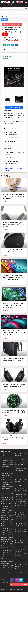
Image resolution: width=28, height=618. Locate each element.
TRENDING (6, 176)
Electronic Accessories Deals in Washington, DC (20, 566)
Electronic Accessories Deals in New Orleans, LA (20, 475)
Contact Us (5, 603)
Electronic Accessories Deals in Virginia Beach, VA (20, 560)
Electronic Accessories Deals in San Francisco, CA (20, 536)
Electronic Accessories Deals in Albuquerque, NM (7, 455)
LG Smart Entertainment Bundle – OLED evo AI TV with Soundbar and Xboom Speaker (13, 333)
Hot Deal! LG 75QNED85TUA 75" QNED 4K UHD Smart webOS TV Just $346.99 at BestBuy (12, 277)
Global (11, 4)
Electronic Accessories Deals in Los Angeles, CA (7, 556)
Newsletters (5, 616)
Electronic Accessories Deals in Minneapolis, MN (20, 464)
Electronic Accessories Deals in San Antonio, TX (20, 525)
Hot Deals (10, 37)
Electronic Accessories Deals (12, 24)
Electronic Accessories (11, 39)
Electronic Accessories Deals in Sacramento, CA (20, 518)
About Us (4, 579)
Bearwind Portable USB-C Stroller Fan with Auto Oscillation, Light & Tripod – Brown (13, 196)
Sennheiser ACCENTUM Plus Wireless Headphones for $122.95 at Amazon (13, 224)
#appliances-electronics (10, 168)
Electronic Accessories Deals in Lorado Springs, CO (7, 493)
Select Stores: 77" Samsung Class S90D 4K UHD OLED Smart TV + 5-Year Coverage (13, 305)
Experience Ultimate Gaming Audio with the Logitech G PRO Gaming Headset (13, 438)
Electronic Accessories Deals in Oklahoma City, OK (20, 490)
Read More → (5, 201)
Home (4, 37)
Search (5, 19)
